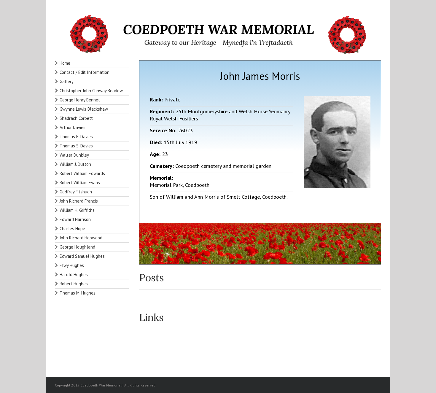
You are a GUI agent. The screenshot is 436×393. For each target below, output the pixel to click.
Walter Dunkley (74, 155)
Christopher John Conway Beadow (91, 90)
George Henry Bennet (80, 100)
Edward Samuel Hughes (82, 256)
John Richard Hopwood (81, 238)
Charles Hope (72, 228)
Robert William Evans (80, 182)
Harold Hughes (74, 274)
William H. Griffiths (77, 210)
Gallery (67, 81)
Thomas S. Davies (76, 146)
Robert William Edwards (82, 173)
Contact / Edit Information (84, 72)
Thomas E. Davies (76, 136)
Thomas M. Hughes (78, 293)
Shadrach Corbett (76, 118)
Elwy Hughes (72, 265)
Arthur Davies (72, 127)
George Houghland (77, 247)
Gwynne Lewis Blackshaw (84, 109)
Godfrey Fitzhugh (76, 192)
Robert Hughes (74, 284)
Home (65, 63)
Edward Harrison (75, 219)
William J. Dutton (75, 164)
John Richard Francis (79, 201)
